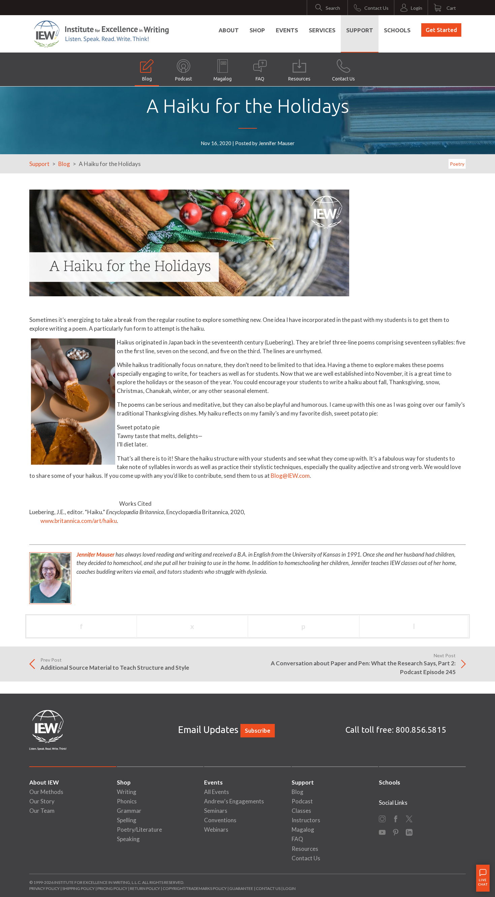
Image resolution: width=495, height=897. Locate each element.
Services (322, 30)
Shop (257, 30)
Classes (301, 810)
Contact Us (343, 78)
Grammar (129, 810)
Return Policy (145, 888)
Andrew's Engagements (234, 801)
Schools (397, 30)
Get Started (441, 30)
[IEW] (101, 34)
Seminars (215, 810)
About (229, 30)
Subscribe (257, 730)
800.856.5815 (421, 729)
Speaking (128, 838)
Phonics (127, 801)
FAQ (260, 78)
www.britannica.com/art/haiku (73, 520)
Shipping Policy (78, 888)
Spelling (126, 820)
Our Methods (46, 791)
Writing (126, 791)
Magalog (222, 78)
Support (359, 30)
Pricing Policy (112, 888)
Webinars (216, 829)
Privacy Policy (44, 888)
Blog (147, 78)
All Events (216, 791)
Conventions (220, 820)
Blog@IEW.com (290, 475)
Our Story (42, 801)
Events (287, 30)
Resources (299, 78)
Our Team (42, 810)
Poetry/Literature (139, 829)
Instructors (306, 820)
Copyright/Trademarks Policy (195, 888)
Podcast (183, 78)
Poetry (457, 164)
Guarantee (241, 888)
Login (289, 888)
